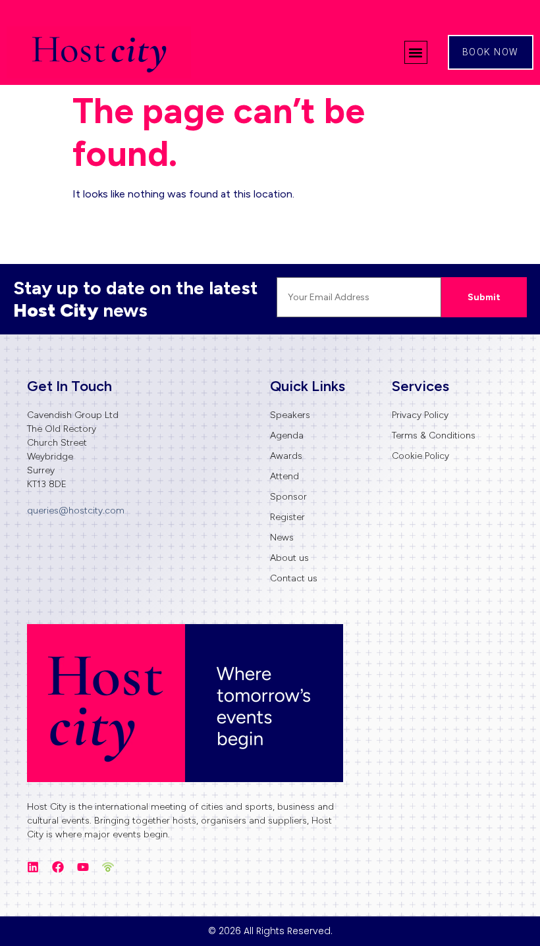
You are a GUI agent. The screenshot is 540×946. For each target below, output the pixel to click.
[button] (415, 52)
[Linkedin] (33, 867)
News (282, 537)
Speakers (290, 415)
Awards (286, 455)
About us (289, 558)
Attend (284, 476)
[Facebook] (58, 867)
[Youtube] (83, 867)
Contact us (293, 578)
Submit (484, 297)
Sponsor (288, 496)
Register (287, 517)
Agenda (287, 435)
